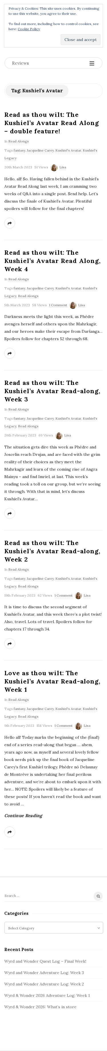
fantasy (19, 150)
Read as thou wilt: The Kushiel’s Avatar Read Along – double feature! (51, 123)
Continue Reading (23, 815)
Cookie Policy (29, 29)
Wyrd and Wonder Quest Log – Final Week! (45, 961)
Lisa (62, 167)
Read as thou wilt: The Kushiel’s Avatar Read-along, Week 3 (52, 391)
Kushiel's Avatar (68, 150)
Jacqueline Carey (40, 150)
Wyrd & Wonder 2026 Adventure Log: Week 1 (47, 995)
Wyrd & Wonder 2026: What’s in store (40, 1006)
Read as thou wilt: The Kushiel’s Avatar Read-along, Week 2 (52, 551)
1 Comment (58, 305)
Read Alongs (18, 141)
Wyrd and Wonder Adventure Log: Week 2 (44, 984)
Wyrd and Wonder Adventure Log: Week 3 (44, 972)
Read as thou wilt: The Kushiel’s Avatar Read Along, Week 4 (52, 260)
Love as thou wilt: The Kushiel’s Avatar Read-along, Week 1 (52, 681)
